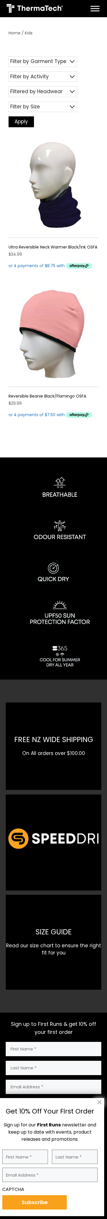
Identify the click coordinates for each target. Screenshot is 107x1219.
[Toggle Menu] (95, 8)
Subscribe (35, 1202)
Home (15, 33)
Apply (21, 121)
